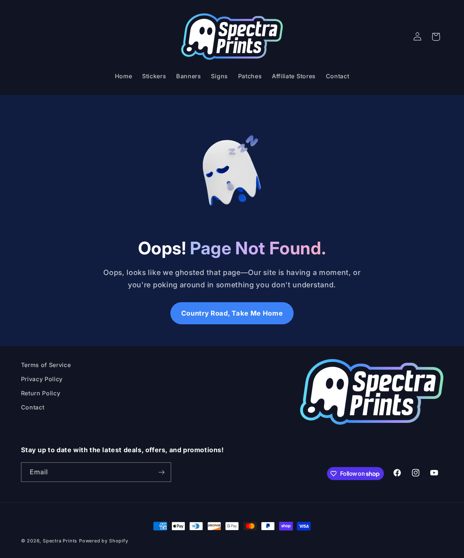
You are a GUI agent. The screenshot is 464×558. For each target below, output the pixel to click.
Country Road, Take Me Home (232, 313)
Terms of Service (46, 364)
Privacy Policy (42, 379)
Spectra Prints (60, 541)
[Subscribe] (161, 472)
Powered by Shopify (103, 541)
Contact (33, 407)
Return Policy (41, 393)
